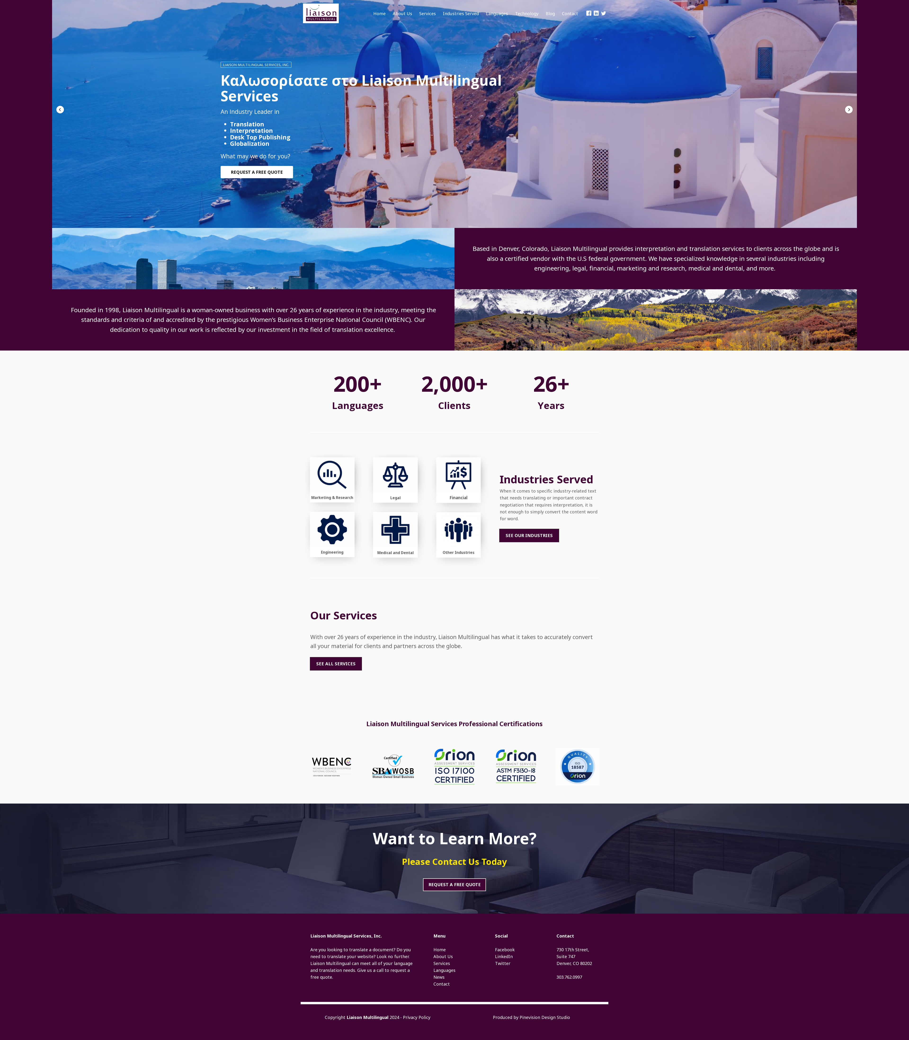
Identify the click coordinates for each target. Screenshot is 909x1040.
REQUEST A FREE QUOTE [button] (281, 166)
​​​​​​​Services (441, 963)
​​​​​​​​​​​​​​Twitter (502, 963)
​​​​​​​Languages (444, 970)
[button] (60, 109)
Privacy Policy (416, 1017)
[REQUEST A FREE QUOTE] (454, 890)
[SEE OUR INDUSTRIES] (529, 541)
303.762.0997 (569, 977)
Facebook (505, 949)
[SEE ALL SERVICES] (336, 669)
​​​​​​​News (439, 977)
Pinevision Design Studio (545, 1017)
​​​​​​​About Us (443, 956)
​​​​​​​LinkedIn (504, 956)
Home (440, 949)
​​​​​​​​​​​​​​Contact (441, 984)
